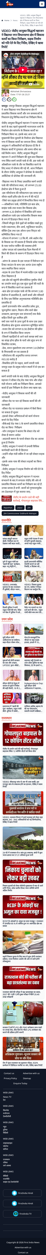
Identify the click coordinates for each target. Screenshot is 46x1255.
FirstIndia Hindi (25, 1193)
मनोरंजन (6, 1113)
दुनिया (5, 1129)
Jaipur (19, 507)
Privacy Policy (10, 1078)
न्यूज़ (4, 1126)
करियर (5, 1149)
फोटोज (5, 1146)
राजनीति (6, 1178)
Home (6, 20)
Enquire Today (20, 1083)
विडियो (5, 1132)
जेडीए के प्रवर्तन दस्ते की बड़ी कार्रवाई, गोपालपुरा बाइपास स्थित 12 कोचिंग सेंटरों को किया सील (28, 499)
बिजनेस (6, 1110)
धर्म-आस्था (7, 1165)
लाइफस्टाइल (7, 1143)
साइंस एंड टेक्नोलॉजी (11, 1181)
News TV (7, 1096)
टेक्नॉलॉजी (7, 1116)
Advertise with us (31, 1073)
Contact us (9, 1073)
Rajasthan (8, 507)
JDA (29, 507)
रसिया (5, 1162)
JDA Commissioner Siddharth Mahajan (20, 513)
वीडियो (5, 1175)
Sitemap (27, 1078)
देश (4, 1100)
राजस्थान (6, 1159)
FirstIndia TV (26, 1213)
